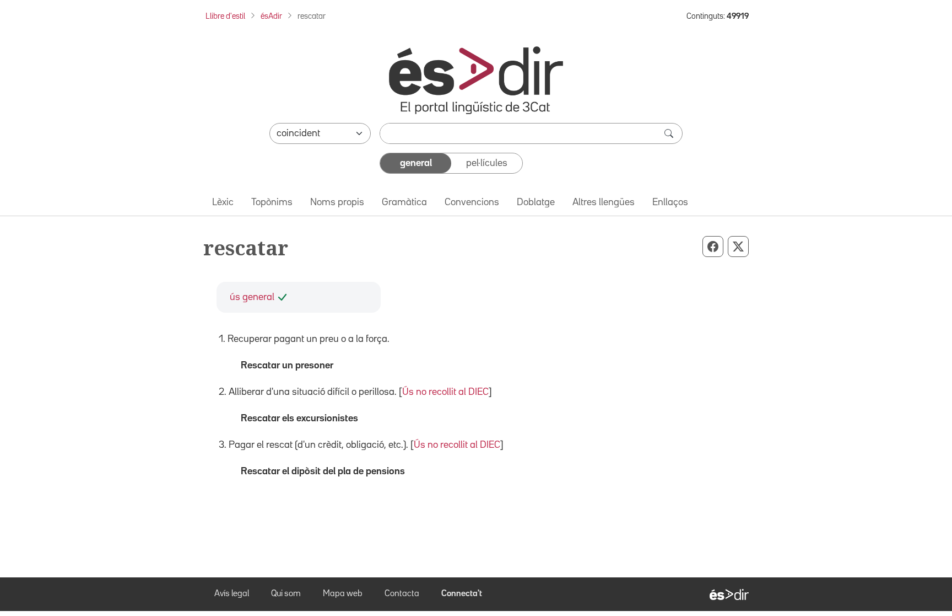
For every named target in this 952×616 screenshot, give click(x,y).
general (416, 163)
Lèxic (223, 202)
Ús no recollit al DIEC (445, 392)
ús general (252, 297)
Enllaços (670, 202)
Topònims (272, 202)
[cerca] (670, 133)
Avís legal (231, 594)
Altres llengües (603, 202)
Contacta (402, 594)
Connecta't (461, 594)
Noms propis (337, 202)
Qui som (286, 594)
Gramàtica (404, 202)
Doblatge (536, 202)
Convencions (472, 202)
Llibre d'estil (225, 16)
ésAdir (271, 16)
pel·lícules (486, 163)
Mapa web (343, 594)
